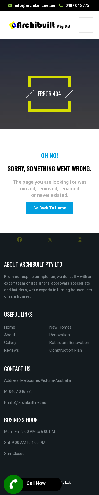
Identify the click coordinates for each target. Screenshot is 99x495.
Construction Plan (66, 350)
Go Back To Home (49, 208)
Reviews (11, 350)
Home (9, 327)
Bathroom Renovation (69, 342)
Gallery (10, 342)
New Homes (61, 327)
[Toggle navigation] (86, 25)
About (9, 334)
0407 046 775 (77, 5)
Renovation (60, 334)
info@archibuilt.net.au (35, 5)
